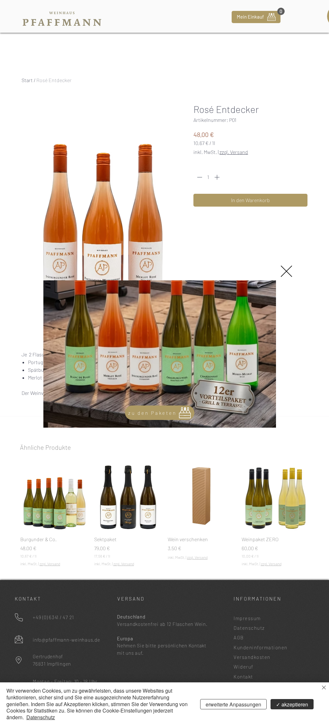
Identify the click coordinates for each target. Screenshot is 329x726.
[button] (286, 271)
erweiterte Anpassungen (233, 704)
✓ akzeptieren (292, 704)
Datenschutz (40, 717)
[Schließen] (324, 688)
